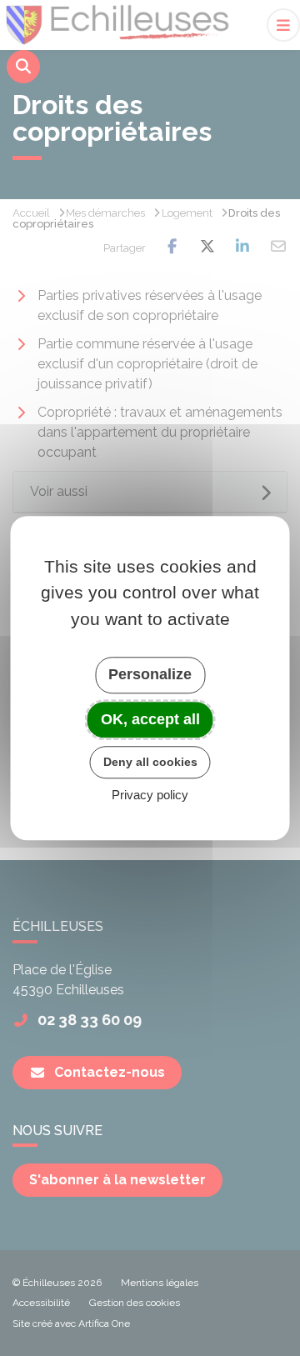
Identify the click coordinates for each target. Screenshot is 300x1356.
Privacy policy (150, 795)
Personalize (150, 674)
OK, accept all (150, 719)
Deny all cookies (150, 761)
